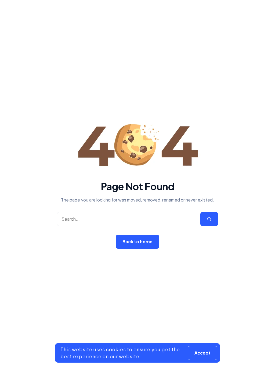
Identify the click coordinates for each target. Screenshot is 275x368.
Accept (202, 353)
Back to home (137, 241)
